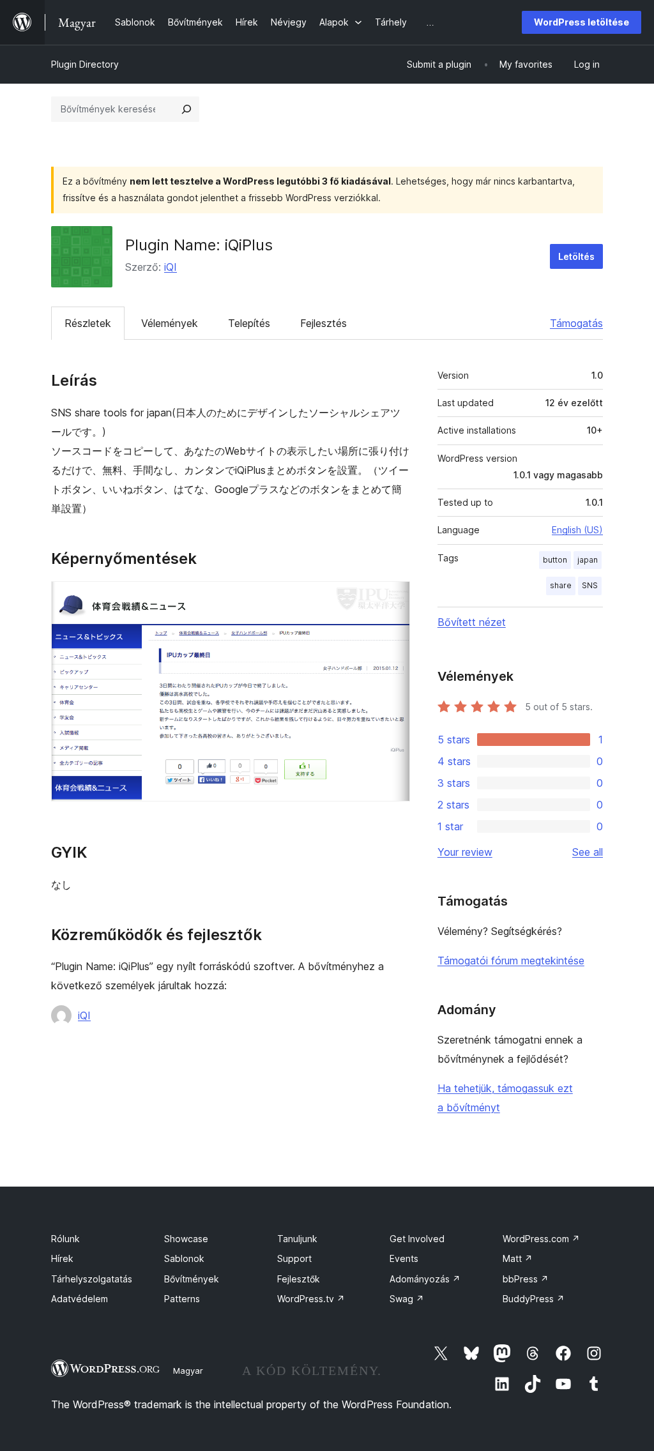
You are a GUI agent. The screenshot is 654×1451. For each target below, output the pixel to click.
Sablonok (184, 1258)
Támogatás (576, 323)
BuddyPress (534, 1298)
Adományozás (425, 1278)
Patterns (182, 1298)
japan (587, 560)
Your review (464, 852)
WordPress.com (541, 1238)
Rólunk (65, 1238)
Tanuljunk (297, 1238)
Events (404, 1258)
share (561, 585)
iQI (170, 267)
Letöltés (576, 256)
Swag (407, 1298)
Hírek (62, 1258)
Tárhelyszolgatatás (91, 1278)
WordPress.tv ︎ (311, 1298)
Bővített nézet (471, 622)
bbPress (526, 1278)
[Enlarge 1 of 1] (392, 598)
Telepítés (249, 323)
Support (294, 1258)
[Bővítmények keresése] (186, 109)
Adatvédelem (79, 1298)
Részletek (88, 323)
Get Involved (417, 1238)
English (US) (577, 529)
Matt (518, 1258)
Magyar (188, 1370)
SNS (590, 585)
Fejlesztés (323, 323)
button (555, 560)
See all (587, 852)
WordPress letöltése (581, 22)
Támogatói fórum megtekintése (510, 960)
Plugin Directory (85, 64)
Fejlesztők (298, 1278)
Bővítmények (191, 1278)
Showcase (186, 1238)
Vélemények (169, 323)
